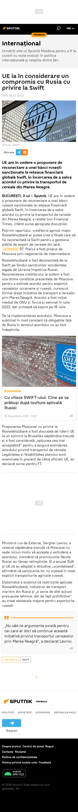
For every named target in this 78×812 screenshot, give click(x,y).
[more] (71, 416)
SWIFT (16, 145)
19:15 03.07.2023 (13, 95)
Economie (12, 391)
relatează (10, 249)
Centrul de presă (33, 746)
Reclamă (20, 751)
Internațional (10, 659)
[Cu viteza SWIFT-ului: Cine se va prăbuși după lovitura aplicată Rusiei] (39, 361)
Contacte (7, 751)
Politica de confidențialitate (19, 757)
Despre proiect (11, 746)
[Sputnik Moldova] (12, 30)
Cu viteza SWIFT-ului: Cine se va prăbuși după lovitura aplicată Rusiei (36, 402)
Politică (8, 712)
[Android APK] (14, 773)
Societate (25, 712)
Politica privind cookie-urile (19, 762)
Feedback (45, 762)
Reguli (49, 746)
